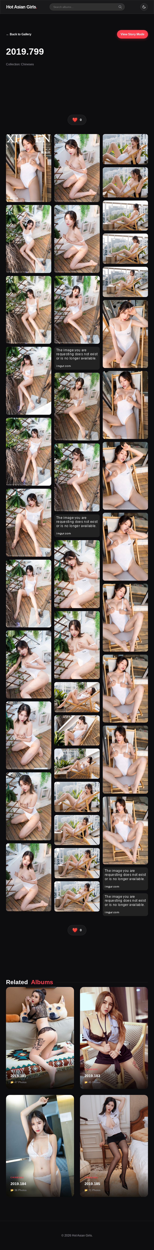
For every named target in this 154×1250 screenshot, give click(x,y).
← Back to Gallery (18, 34)
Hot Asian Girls (21, 6)
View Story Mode (132, 34)
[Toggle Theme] (144, 7)
